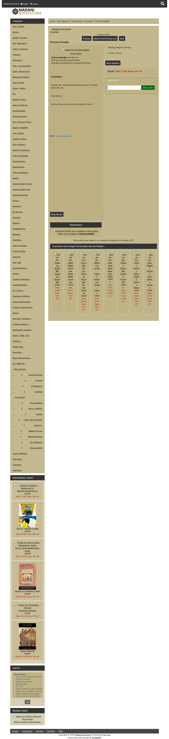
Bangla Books (18, 167)
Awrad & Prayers (20, 116)
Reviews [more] (20, 710)
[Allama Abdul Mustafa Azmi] (28, 696)
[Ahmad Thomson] (28, 679)
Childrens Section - (21, 324)
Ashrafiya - (17, 206)
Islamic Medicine (27, 651)
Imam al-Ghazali (20, 245)
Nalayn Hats (18, 347)
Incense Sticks (36, 448)
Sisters (16, 313)
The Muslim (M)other (27, 610)
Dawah (16, 178)
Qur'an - (16, 32)
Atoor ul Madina (35, 408)
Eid (14, 94)
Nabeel (39, 414)
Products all (27, 731)
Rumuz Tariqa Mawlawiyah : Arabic (27, 549)
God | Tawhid (18, 26)
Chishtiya (17, 217)
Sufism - (16, 201)
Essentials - (18, 352)
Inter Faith (17, 262)
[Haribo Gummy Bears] (136, 264)
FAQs (61, 731)
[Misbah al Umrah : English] (97, 265)
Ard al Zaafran (36, 403)
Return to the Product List (105, 38)
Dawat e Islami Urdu (21, 189)
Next (122, 38)
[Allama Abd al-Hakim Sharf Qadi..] (28, 691)
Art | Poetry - (18, 290)
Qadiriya (16, 223)
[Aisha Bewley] (28, 684)
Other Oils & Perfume (33, 420)
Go (27, 702)
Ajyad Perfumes (35, 375)
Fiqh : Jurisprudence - (22, 66)
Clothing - (17, 341)
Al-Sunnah (88, 21)
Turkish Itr (38, 425)
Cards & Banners (20, 453)
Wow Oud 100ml (110, 274)
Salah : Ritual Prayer (21, 71)
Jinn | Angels (18, 133)
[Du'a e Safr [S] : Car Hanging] (84, 265)
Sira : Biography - (20, 43)
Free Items (17, 470)
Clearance (17, 465)
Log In (35, 4)
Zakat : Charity (19, 88)
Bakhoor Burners (35, 436)
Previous (86, 38)
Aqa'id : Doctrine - (21, 49)
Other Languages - (21, 172)
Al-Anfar (38, 380)
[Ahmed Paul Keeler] (28, 681)
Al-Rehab (38, 392)
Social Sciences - (20, 268)
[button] (162, 4)
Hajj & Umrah (18, 83)
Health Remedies (20, 285)
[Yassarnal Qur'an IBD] (57, 262)
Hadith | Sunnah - (20, 38)
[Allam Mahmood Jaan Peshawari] (28, 689)
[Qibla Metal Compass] (70, 262)
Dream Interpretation (22, 302)
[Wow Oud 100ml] (110, 261)
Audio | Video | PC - (21, 335)
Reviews (39, 731)
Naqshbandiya (19, 229)
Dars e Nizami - (19, 144)
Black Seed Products (22, 358)
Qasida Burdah (19, 111)
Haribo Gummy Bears (136, 282)
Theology (17, 54)
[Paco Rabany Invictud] (150, 264)
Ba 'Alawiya (18, 212)
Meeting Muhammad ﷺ (27, 491)
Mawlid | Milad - (20, 99)
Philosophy (17, 60)
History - (16, 274)
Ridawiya (16, 234)
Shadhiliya (17, 240)
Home (25, 4)
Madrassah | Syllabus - (22, 330)
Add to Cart (148, 87)
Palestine (16, 257)
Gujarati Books (19, 161)
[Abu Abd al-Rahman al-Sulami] (28, 677)
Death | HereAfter (20, 127)
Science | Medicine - (21, 279)
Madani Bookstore (83, 735)
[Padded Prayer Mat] (123, 262)
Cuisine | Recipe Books (23, 307)
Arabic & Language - (21, 150)
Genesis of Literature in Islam (27, 591)
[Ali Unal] (28, 686)
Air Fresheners (36, 442)
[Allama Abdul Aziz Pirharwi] (28, 693)
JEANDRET (97, 737)
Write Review (56, 214)
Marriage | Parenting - (22, 319)
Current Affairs (19, 251)
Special (15, 731)
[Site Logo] (35, 11)
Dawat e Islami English (22, 184)
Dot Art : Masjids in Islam (27, 528)
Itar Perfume (76, 21)
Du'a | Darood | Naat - (22, 122)
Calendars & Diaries (21, 296)
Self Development (20, 195)
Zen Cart (107, 735)
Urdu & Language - (21, 156)
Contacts (51, 731)
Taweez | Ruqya (19, 139)
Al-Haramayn (36, 386)
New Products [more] (23, 478)
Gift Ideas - (18, 459)
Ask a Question (112, 63)
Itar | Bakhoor (63, 21)
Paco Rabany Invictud (150, 282)
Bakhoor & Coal (35, 431)
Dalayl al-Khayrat (20, 105)
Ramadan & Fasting (21, 77)
